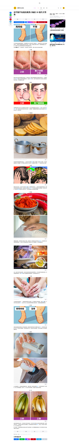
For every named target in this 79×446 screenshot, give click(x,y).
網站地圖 (51, 14)
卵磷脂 (18, 189)
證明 (22, 273)
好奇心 (51, 31)
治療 (43, 301)
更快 (37, 424)
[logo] (19, 8)
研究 (30, 78)
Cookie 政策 (60, 13)
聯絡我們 (51, 13)
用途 (37, 386)
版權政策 (57, 13)
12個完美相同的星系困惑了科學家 (57, 30)
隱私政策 (54, 13)
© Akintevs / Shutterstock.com (23, 159)
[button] (51, 28)
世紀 (36, 43)
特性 (20, 302)
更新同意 (54, 14)
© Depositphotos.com (16, 75)
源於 (16, 78)
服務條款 (63, 13)
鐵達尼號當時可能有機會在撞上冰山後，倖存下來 (57, 45)
